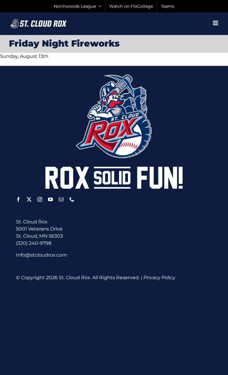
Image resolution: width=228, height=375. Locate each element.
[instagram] (39, 199)
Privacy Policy (159, 277)
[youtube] (50, 199)
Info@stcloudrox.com (41, 255)
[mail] (61, 199)
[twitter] (29, 199)
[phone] (71, 199)
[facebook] (18, 199)
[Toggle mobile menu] (216, 23)
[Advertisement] (122, 327)
